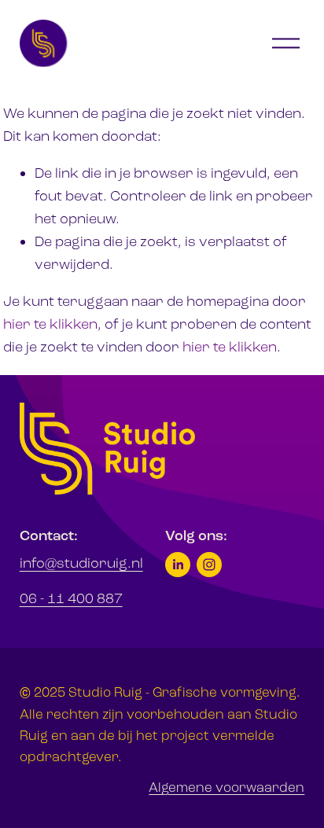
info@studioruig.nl (81, 563)
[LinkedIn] (177, 564)
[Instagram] (209, 564)
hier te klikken (50, 324)
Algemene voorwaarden (226, 787)
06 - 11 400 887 (71, 598)
